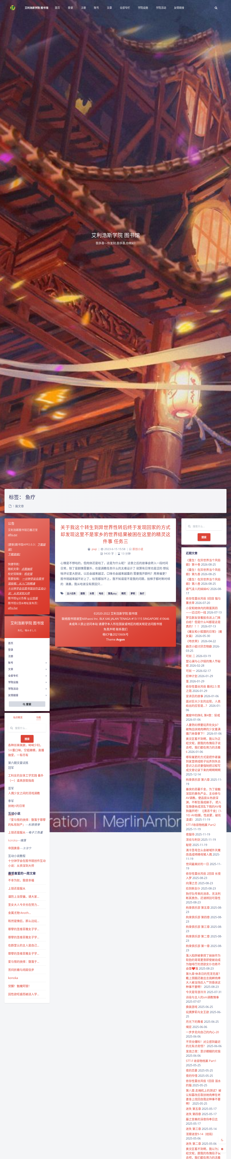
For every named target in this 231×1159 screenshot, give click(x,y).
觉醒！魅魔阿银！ (19, 986)
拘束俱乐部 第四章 (198, 917)
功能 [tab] (38, 717)
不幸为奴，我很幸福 (21, 880)
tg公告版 (32, 598)
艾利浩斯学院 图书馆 (36, 7)
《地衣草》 (193, 641)
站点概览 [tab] (18, 717)
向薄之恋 (191, 883)
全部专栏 (13, 675)
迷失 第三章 (193, 1129)
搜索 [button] (28, 704)
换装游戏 (191, 1007)
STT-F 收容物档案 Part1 (201, 1061)
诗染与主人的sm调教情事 (202, 997)
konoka (12, 840)
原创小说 (137, 549)
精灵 (123, 593)
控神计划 (191, 676)
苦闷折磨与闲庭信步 (21, 970)
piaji (94, 549)
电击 (101, 593)
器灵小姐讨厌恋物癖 (199, 646)
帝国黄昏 (14, 848)
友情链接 (13, 695)
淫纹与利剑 (193, 840)
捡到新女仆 (193, 888)
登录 (10, 649)
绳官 (189, 1027)
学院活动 (13, 688)
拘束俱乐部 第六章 (198, 780)
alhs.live (13, 608)
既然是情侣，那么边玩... (23, 921)
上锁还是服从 (16, 832)
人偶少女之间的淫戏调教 (24, 793)
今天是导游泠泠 (196, 992)
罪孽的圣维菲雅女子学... (23, 929)
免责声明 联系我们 (115, 629)
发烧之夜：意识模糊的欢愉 (203, 1051)
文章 (10, 669)
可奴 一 (190, 671)
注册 (10, 656)
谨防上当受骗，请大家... (23, 897)
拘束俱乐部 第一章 (198, 946)
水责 (92, 593)
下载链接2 (14, 554)
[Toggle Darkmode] (222, 1140)
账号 (10, 662)
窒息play (112, 593)
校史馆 (28, 574)
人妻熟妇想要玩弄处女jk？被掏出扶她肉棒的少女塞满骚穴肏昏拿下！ (203, 729)
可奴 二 (190, 656)
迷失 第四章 (193, 1114)
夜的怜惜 (191, 1076)
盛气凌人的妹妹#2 (198, 589)
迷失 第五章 (193, 1109)
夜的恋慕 (191, 1070)
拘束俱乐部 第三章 (198, 927)
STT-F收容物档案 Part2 (201, 825)
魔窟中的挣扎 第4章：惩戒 (203, 715)
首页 (10, 643)
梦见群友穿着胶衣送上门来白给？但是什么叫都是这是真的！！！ (203, 622)
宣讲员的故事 (194, 696)
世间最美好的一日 (197, 864)
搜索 (27, 739)
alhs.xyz (12, 534)
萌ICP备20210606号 (115, 634)
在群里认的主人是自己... (23, 945)
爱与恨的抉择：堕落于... (23, 962)
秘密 (189, 845)
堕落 (82, 593)
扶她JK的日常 (16, 806)
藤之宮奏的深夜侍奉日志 (202, 1119)
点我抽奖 (26, 569)
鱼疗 (142, 593)
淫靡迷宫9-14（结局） (200, 1134)
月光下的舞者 (194, 1022)
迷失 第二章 (193, 1144)
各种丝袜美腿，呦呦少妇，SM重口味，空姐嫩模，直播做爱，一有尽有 (26, 750)
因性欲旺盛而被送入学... (23, 994)
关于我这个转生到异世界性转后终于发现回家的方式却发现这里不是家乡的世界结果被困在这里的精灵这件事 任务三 (115, 534)
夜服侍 (190, 834)
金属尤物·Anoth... (19, 913)
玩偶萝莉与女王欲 (197, 1012)
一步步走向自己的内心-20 (202, 1032)
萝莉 (133, 593)
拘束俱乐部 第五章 (198, 908)
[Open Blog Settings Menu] (222, 1149)
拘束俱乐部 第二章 (198, 936)
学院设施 (13, 682)
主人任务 (71, 593)
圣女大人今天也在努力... (23, 905)
